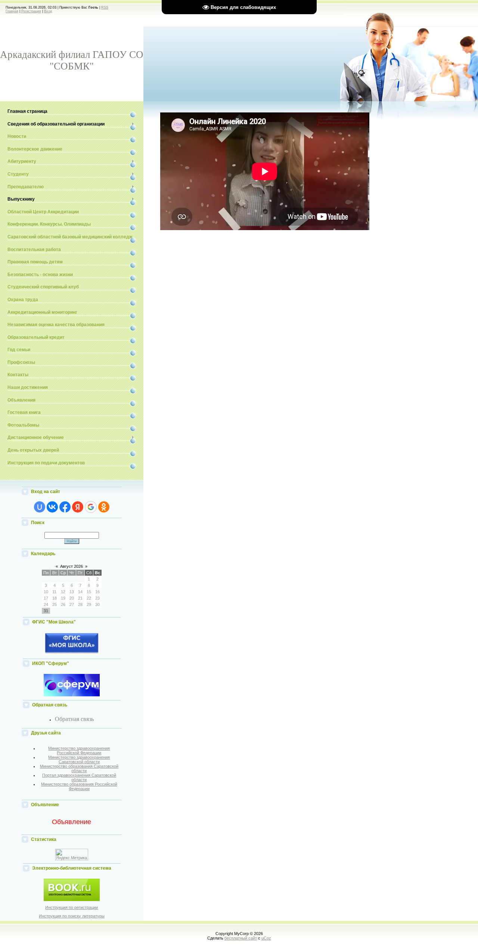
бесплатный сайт (240, 938)
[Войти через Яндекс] (77, 507)
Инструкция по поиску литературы (72, 916)
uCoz (266, 938)
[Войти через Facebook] (65, 507)
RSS (104, 7)
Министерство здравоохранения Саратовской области (79, 759)
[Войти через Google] (91, 507)
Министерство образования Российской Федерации (79, 786)
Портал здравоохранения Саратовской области (79, 777)
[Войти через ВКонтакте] (52, 507)
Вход (48, 11)
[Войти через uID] (39, 507)
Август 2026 (71, 566)
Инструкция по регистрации (71, 907)
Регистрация (31, 11)
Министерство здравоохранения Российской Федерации (79, 750)
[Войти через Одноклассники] (103, 507)
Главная (12, 11)
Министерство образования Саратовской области (79, 768)
